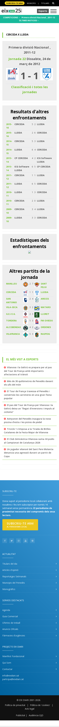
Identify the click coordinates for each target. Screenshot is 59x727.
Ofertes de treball (11, 622)
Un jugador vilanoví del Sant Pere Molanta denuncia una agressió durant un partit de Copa (28, 453)
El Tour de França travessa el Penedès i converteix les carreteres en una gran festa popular (28, 395)
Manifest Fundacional (13, 656)
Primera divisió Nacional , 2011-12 (38, 17)
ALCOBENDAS (13, 327)
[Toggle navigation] (53, 11)
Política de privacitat (15, 705)
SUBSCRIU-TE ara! (14, 3)
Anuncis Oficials (10, 629)
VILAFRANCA (13, 333)
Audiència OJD (36, 715)
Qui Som (6, 662)
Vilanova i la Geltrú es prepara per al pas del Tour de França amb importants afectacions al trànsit (28, 371)
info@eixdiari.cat (10, 675)
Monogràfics (8, 589)
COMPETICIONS (10, 17)
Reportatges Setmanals (14, 576)
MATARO (46, 307)
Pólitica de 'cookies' (40, 705)
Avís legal (29, 708)
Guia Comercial (10, 616)
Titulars (45, 3)
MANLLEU (11, 283)
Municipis (31, 3)
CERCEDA (11, 292)
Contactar (7, 669)
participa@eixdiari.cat (13, 679)
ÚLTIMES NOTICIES (28, 20)
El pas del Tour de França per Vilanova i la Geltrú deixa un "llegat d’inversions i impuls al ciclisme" (29, 409)
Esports (43, 10)
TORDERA (11, 320)
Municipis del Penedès (13, 582)
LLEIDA (44, 292)
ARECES (45, 298)
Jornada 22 (17, 59)
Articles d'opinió (10, 569)
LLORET (45, 313)
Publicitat (20, 715)
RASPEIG (45, 333)
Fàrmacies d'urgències (13, 635)
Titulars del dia (9, 563)
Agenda (6, 610)
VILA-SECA (11, 307)
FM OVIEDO (47, 320)
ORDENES (46, 327)
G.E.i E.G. (11, 313)
